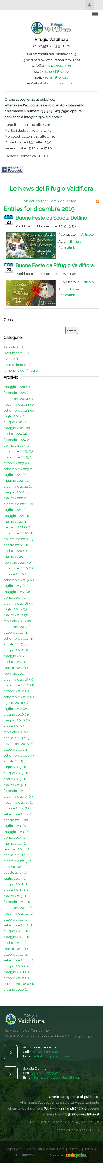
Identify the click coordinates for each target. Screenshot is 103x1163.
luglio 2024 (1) (15, 416)
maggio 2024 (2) (17, 428)
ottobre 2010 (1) (16, 978)
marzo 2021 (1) (16, 521)
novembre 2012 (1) (19, 913)
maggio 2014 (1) (17, 832)
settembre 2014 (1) (19, 814)
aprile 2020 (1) (15, 551)
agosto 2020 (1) (16, 545)
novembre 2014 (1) (19, 802)
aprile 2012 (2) (15, 943)
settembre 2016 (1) (19, 697)
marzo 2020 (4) (16, 556)
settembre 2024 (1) (19, 410)
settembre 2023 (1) (19, 469)
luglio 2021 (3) (15, 510)
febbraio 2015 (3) (17, 791)
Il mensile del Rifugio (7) (23, 370)
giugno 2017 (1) (16, 650)
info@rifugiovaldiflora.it (57, 83)
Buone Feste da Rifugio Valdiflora (55, 265)
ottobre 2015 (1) (16, 749)
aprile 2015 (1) (15, 779)
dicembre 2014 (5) (18, 796)
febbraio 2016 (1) (17, 732)
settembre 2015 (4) (19, 755)
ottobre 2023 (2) (16, 463)
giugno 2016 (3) (16, 714)
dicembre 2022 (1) (18, 486)
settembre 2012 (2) (19, 925)
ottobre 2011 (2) (16, 954)
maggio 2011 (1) (16, 972)
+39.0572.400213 (58, 66)
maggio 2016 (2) (17, 720)
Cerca (71, 201)
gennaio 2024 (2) (17, 445)
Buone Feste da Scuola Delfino (51, 218)
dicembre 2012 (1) (18, 908)
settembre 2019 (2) (19, 580)
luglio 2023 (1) (15, 475)
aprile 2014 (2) (15, 837)
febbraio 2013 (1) (17, 902)
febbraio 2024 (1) (17, 440)
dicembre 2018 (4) (19, 603)
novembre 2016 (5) (19, 685)
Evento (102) (14, 359)
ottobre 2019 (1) (16, 574)
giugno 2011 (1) (16, 966)
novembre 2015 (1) (19, 744)
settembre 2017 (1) (19, 638)
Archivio (57, 201)
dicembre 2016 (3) (19, 679)
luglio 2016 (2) (15, 709)
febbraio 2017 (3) (17, 673)
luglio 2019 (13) (16, 586)
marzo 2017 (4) (16, 668)
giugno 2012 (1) (16, 931)
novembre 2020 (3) (19, 539)
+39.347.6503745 (55, 77)
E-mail (75, 241)
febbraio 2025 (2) (17, 393)
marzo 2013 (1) (16, 896)
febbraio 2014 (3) (17, 849)
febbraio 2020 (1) (17, 562)
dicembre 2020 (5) (19, 533)
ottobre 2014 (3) (16, 808)
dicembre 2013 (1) (18, 861)
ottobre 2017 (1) (16, 632)
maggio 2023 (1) (17, 480)
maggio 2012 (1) (17, 937)
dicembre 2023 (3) (18, 451)
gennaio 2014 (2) (17, 855)
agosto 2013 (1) (16, 872)
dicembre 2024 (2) (19, 399)
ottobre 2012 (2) (16, 919)
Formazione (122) (18, 365)
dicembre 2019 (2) (18, 568)
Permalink (66, 247)
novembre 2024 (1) (19, 404)
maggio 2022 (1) (17, 492)
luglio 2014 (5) (15, 826)
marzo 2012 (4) (16, 949)
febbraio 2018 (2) (17, 621)
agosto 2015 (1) (16, 761)
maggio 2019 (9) (17, 592)
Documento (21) (16, 353)
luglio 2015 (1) (15, 767)
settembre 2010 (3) (19, 984)
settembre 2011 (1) (18, 960)
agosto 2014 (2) (16, 820)
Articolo (88, 234)
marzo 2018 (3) (16, 615)
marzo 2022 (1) (16, 498)
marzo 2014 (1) (16, 843)
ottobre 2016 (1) (16, 691)
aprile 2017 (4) (15, 662)
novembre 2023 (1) (19, 457)
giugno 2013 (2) (16, 884)
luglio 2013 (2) (15, 878)
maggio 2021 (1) (17, 516)
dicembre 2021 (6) (19, 504)
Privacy (75, 1149)
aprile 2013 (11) (16, 890)
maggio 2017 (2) (17, 656)
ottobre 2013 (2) (16, 867)
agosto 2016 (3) (16, 703)
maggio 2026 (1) (17, 387)
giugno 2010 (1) (16, 989)
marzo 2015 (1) (16, 785)
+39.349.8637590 (55, 71)
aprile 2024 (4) (16, 434)
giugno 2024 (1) (16, 422)
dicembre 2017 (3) (18, 627)
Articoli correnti (36, 201)
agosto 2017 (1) (16, 644)
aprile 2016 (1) (15, 726)
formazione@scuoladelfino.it (57, 1077)
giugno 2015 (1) (16, 773)
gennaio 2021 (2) (17, 527)
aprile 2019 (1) (15, 597)
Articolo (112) (14, 347)
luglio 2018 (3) (15, 609)
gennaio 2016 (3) (17, 738)
